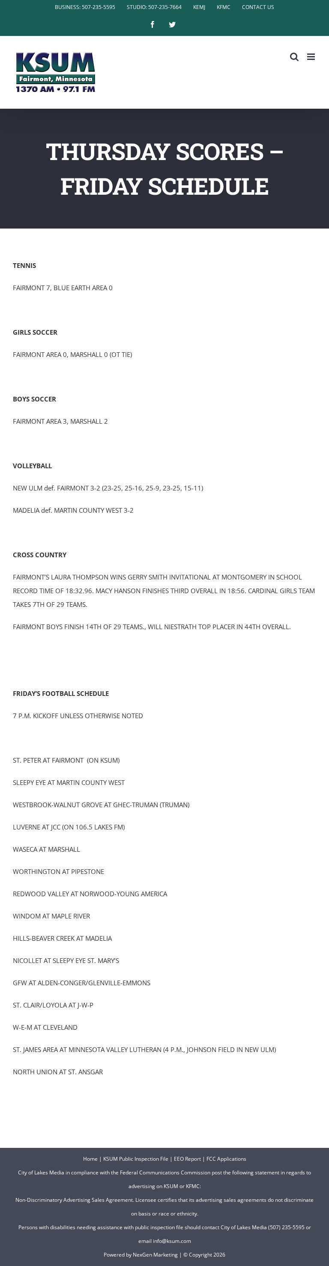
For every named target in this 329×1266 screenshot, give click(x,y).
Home (90, 1158)
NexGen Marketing (155, 1254)
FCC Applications (226, 1158)
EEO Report (187, 1158)
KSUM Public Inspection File (135, 1158)
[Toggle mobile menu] (311, 56)
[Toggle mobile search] (294, 56)
